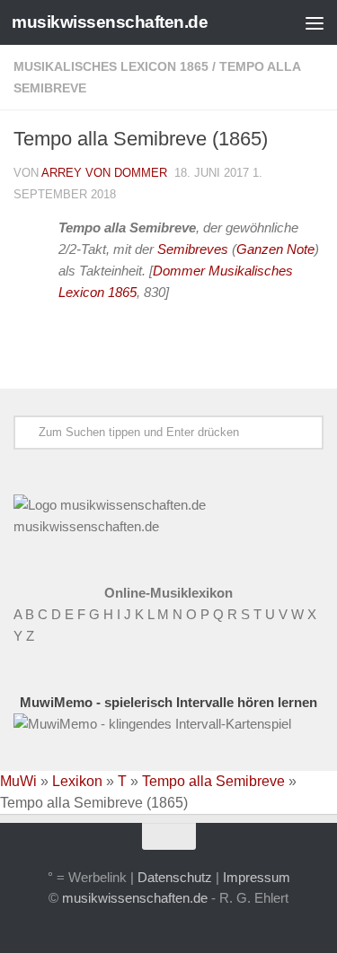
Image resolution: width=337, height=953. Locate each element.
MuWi (18, 781)
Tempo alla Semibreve (213, 781)
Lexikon (77, 781)
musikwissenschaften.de (110, 22)
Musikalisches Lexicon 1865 (110, 66)
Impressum (256, 877)
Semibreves (192, 249)
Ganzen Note (275, 249)
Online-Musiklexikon (168, 592)
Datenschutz (174, 877)
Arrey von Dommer (104, 172)
